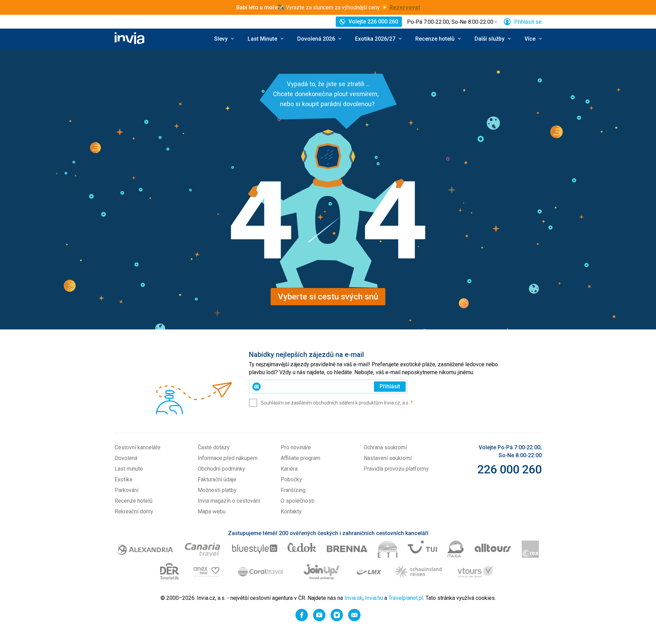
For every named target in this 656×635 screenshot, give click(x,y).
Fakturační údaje (217, 479)
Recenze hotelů (134, 501)
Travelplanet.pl (405, 598)
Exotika (123, 479)
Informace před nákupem (228, 458)
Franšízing (293, 490)
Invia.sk (353, 598)
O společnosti (297, 501)
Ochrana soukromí (385, 447)
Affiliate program (300, 458)
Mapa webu (212, 511)
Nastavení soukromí (388, 458)
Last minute (129, 468)
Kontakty (291, 511)
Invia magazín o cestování (229, 501)
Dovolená (126, 458)
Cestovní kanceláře (137, 447)
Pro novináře (296, 447)
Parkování (126, 490)
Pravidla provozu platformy (396, 468)
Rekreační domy (134, 511)
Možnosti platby (217, 490)
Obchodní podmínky (221, 468)
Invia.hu (374, 598)
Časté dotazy (214, 447)
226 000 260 (509, 469)
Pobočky (291, 479)
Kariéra (289, 468)
